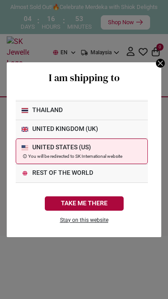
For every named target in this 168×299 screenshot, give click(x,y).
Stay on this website (84, 220)
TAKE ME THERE (84, 203)
